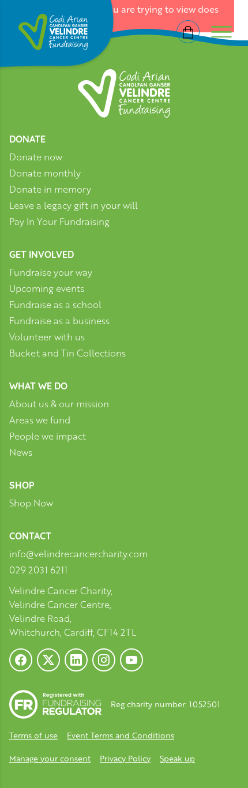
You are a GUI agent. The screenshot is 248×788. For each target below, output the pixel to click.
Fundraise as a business (59, 321)
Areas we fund (39, 420)
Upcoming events (46, 288)
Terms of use (33, 735)
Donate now (35, 157)
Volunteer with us (47, 337)
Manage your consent (50, 758)
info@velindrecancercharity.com (78, 553)
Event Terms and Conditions (120, 735)
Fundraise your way (50, 272)
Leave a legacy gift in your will (73, 205)
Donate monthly (45, 173)
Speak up (177, 758)
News (20, 452)
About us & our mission (59, 404)
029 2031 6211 (38, 570)
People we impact (47, 436)
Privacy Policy (125, 758)
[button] (23, 765)
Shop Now (31, 503)
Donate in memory (50, 189)
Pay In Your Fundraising (59, 221)
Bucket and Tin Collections (67, 353)
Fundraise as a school (55, 304)
